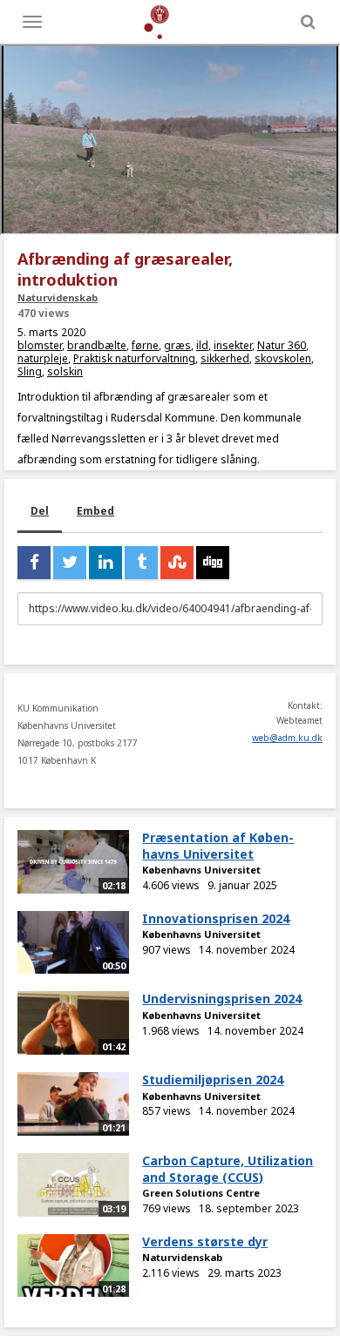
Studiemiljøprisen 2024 (212, 1079)
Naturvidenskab (57, 297)
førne (145, 345)
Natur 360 (281, 345)
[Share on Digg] (212, 562)
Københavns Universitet (201, 869)
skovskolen (283, 358)
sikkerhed (225, 358)
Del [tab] (40, 510)
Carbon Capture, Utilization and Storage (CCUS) (227, 1168)
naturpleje (42, 358)
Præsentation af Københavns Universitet (218, 845)
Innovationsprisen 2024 (215, 918)
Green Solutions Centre (201, 1192)
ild (202, 345)
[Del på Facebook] (34, 562)
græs (177, 345)
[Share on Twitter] (69, 562)
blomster (39, 345)
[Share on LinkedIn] (105, 562)
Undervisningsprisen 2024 (222, 998)
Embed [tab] (95, 510)
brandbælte (96, 345)
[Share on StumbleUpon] (177, 562)
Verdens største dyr (205, 1241)
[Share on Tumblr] (141, 562)
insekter (233, 345)
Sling (29, 371)
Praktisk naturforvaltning (134, 358)
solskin (65, 371)
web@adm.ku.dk (287, 738)
